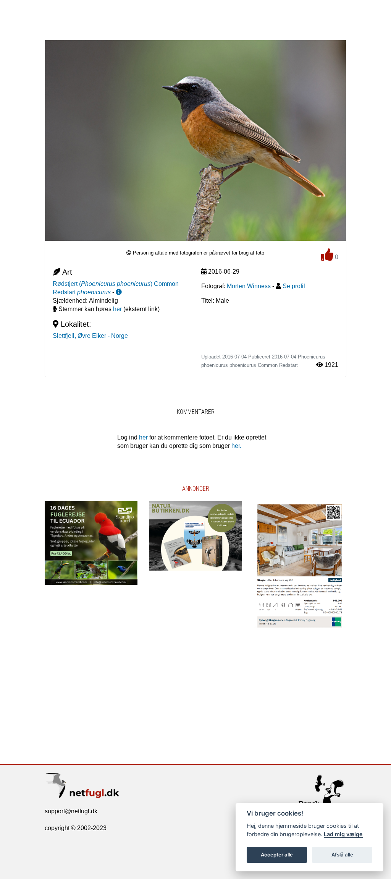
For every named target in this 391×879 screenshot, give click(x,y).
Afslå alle (342, 854)
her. (236, 446)
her (117, 309)
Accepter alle (277, 854)
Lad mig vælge (343, 834)
